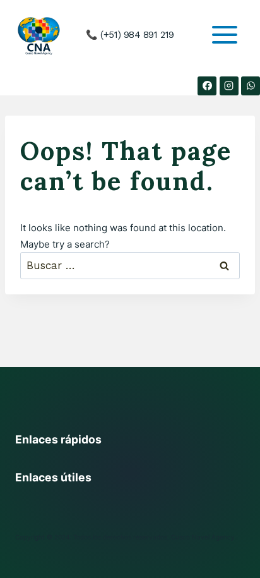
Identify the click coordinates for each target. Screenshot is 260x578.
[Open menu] (224, 35)
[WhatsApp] (250, 85)
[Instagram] (229, 85)
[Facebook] (207, 85)
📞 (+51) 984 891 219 (130, 34)
